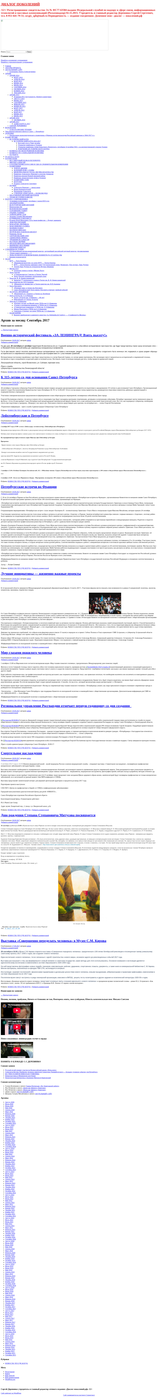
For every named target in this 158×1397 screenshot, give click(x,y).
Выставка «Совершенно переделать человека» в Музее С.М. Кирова (53, 941)
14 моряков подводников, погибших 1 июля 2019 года (29, 201)
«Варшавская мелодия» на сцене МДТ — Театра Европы (34, 263)
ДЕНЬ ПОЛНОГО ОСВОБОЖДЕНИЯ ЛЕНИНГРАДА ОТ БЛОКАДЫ (35, 255)
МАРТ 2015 (18, 108)
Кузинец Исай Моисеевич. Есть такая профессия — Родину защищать (35, 220)
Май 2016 (8, 1340)
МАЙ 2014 (18, 81)
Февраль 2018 (10, 1299)
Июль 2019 (9, 1266)
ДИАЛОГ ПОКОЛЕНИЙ (20, 4)
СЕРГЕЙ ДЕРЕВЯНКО (18, 126)
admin (29, 340)
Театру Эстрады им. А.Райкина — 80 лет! (29, 297)
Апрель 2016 (10, 1341)
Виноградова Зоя (15, 207)
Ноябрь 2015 (9, 1351)
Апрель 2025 (10, 1133)
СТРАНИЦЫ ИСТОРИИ (14, 249)
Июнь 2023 (9, 1175)
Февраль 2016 (10, 1345)
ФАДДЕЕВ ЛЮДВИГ (17, 241)
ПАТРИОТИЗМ (11, 158)
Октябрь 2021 (10, 1214)
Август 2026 (9, 1102)
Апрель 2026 (10, 1110)
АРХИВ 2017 (14, 122)
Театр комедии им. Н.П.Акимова (21, 282)
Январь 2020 (9, 1255)
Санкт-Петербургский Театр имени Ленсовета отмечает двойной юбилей (41, 290)
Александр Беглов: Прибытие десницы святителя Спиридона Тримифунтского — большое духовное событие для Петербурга (51, 1072)
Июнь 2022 (9, 1199)
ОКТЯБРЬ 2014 (19, 89)
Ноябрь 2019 (9, 1258)
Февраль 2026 (10, 1114)
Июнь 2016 (9, 1338)
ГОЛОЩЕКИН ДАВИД (18, 211)
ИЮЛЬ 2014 (18, 85)
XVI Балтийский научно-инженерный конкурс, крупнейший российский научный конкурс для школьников (49, 251)
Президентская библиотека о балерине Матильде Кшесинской (28, 1078)
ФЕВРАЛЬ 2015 (19, 106)
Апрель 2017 (10, 1318)
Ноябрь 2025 (9, 1119)
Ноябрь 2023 (9, 1166)
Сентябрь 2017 (10, 1309)
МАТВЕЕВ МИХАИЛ (17, 230)
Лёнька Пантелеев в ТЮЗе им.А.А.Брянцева (30, 309)
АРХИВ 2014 (14, 75)
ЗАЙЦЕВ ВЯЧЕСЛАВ (17, 214)
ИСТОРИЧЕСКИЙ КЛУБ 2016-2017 (27, 141)
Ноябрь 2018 (9, 1282)
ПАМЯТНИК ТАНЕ (21, 180)
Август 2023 (9, 1172)
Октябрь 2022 (10, 1191)
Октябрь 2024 (10, 1145)
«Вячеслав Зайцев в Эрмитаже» (34, 1088)
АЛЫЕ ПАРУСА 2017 (22, 124)
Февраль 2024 (10, 1160)
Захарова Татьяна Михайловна (20, 216)
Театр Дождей (14, 272)
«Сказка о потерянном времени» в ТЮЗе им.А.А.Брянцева (35, 305)
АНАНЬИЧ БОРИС (16, 203)
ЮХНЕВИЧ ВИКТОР (17, 247)
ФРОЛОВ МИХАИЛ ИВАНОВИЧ (22, 243)
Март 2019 (9, 1274)
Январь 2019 (9, 1278)
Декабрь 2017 (10, 1303)
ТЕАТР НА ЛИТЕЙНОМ (18, 292)
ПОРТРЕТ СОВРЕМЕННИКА (16, 199)
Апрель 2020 (10, 1249)
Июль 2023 (9, 1173)
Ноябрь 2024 (9, 1143)
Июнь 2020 (9, 1245)
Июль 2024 (9, 1150)
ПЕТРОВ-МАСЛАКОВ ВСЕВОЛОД (23, 232)
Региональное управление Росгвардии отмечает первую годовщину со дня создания (66, 706)
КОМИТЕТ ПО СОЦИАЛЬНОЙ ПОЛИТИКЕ (26, 153)
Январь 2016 (9, 1347)
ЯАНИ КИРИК (15, 313)
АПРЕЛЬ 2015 (19, 110)
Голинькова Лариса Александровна (22, 72)
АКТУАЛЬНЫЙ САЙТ (13, 70)
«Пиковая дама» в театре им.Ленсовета (28, 288)
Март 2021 (9, 1228)
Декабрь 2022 (10, 1187)
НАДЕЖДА (13, 155)
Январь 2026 (9, 1116)
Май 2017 (8, 1316)
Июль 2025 (9, 1127)
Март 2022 (9, 1204)
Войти (7, 1374)
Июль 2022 (9, 1197)
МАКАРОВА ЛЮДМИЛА (19, 224)
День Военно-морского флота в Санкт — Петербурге (24, 131)
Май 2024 (8, 1154)
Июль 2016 (9, 1336)
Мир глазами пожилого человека (26, 652)
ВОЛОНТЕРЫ (10, 128)
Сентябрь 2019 (10, 1262)
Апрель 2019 (10, 1272)
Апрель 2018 (10, 1295)
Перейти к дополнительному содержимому (17, 62)
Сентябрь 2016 (10, 1332)
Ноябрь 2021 (9, 1212)
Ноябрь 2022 (9, 1189)
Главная (8, 66)
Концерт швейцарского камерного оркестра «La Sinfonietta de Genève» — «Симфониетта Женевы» (50, 315)
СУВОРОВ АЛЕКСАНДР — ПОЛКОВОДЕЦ (31, 193)
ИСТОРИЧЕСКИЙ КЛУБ (19, 139)
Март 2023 (9, 1181)
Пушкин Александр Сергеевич (25, 184)
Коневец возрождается (17, 257)
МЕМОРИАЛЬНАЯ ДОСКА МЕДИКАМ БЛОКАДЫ (34, 172)
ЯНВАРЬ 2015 (19, 104)
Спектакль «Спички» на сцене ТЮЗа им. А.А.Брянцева (34, 311)
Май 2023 (8, 1177)
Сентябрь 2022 (10, 1193)
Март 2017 (9, 1320)
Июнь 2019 (9, 1268)
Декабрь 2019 (10, 1257)
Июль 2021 (9, 1220)
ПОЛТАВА (18, 182)
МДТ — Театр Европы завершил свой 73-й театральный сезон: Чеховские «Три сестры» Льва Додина (51, 265)
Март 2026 (9, 1112)
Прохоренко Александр (22, 191)
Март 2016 (9, 1343)
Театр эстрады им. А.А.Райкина (21, 296)
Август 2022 (9, 1195)
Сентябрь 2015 (10, 1355)
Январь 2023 (9, 1185)
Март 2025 (9, 1135)
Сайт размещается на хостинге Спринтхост (79, 1395)
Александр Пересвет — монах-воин (27, 187)
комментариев (12, 1377)
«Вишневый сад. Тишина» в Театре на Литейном (32, 294)
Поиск (3, 52)
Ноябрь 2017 (9, 1305)
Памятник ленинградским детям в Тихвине (30, 178)
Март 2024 (9, 1158)
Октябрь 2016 (10, 1330)
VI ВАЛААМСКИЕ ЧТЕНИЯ (20, 129)
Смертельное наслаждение (21, 753)
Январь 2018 (9, 1301)
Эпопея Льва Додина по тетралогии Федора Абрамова (34, 267)
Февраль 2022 (10, 1206)
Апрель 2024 (10, 1156)
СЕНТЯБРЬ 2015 (20, 102)
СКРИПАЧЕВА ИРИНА (18, 238)
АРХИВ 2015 (14, 95)
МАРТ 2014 (18, 77)
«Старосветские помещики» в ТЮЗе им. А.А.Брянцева (34, 307)
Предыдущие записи (9, 330)
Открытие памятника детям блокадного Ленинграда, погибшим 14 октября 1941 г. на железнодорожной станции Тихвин (62, 147)
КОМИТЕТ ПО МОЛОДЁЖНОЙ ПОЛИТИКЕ (26, 151)
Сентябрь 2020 (10, 1239)
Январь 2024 (9, 1162)
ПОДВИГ (13, 185)
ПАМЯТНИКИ (15, 166)
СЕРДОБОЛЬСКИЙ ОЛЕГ (19, 236)
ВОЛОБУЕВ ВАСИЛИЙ (18, 209)
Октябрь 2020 (10, 1237)
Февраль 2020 (10, 1253)
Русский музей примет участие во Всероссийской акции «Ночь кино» (31, 1070)
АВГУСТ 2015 (19, 99)
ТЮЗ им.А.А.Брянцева (17, 301)
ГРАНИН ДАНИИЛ (16, 213)
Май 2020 (8, 1247)
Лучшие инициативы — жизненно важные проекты (41, 573)
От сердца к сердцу (12, 156)
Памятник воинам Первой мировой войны (29, 176)
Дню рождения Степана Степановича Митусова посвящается (48, 815)
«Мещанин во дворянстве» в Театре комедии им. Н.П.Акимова (37, 284)
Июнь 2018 (9, 1291)
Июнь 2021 (9, 1222)
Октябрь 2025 (10, 1121)
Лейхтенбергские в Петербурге (25, 415)
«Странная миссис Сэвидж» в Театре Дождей (30, 274)
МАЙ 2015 (18, 112)
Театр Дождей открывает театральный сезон (30, 276)
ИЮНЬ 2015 (18, 100)
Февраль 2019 (10, 1276)
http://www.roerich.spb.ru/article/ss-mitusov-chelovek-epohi (61, 844)
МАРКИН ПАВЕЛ (16, 228)
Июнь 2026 (9, 1106)
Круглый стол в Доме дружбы (29, 143)
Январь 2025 (9, 1139)
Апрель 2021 (10, 1226)
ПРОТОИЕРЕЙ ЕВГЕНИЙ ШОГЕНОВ (24, 195)
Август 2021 (9, 1218)
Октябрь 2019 (10, 1260)
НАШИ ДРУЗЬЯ (11, 137)
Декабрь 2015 (10, 1349)
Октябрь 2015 (10, 1353)
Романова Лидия (15, 234)
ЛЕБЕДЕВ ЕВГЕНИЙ (17, 222)
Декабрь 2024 (10, 1141)
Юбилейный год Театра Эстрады (26, 299)
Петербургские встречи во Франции (29, 487)
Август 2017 (9, 1311)
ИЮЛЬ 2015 (18, 116)
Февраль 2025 (10, 1137)
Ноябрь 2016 (9, 1328)
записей (10, 1376)
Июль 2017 (9, 1313)
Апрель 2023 (10, 1179)
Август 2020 (9, 1241)
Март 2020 (9, 1251)
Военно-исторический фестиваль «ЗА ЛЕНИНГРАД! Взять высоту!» (54, 335)
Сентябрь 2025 (10, 1123)
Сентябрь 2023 (10, 1170)
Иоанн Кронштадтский (22, 189)
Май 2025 (8, 1131)
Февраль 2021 (10, 1229)
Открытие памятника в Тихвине (30, 145)
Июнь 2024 (9, 1152)
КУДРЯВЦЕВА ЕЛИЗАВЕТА (20, 218)
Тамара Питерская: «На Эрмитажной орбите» (42, 1086)
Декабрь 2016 (10, 1326)
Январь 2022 (9, 1208)
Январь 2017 (9, 1324)
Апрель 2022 (10, 1202)
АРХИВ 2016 (14, 118)
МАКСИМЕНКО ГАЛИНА (19, 226)
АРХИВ (8, 73)
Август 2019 (9, 1264)
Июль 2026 (9, 1104)
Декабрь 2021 (10, 1210)
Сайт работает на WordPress (11, 1393)
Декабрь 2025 (10, 1117)
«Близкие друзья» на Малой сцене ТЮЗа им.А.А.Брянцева (35, 303)
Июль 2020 (9, 1243)
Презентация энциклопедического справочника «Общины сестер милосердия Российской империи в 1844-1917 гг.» (52, 135)
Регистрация (9, 1372)
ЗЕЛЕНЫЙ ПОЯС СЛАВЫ (24, 170)
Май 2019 (8, 1270)
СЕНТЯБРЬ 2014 (20, 87)
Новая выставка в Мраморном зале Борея (20, 1076)
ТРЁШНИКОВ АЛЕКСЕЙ (19, 240)
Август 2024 (9, 1148)
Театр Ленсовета (15, 286)
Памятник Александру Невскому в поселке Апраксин (33, 174)
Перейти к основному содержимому (14, 60)
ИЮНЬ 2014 (18, 83)
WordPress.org (10, 1379)
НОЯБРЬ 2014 (19, 91)
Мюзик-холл (14, 269)
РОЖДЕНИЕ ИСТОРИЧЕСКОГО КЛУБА (34, 149)
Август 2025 (9, 1125)
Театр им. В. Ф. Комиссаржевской (21, 278)
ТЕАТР (8, 259)
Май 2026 (8, 1108)
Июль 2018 (9, 1289)
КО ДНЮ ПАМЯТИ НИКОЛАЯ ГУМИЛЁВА (22, 1074)
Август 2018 (9, 1287)
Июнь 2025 (9, 1129)
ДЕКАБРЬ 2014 (19, 93)
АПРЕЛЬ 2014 (19, 79)
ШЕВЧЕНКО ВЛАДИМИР (19, 245)
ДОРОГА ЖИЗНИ (20, 168)
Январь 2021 (9, 1231)
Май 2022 (8, 1201)
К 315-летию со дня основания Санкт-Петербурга (39, 377)
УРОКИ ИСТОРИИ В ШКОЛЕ (21, 197)
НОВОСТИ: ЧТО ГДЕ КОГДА (19, 372)
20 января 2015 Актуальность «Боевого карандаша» (33, 97)
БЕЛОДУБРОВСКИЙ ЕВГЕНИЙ (21, 205)
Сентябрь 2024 (10, 1146)
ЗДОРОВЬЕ (9, 133)
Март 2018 (9, 1297)
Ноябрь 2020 (9, 1235)
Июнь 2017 (9, 1314)
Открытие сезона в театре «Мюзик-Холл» (29, 270)
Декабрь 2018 (10, 1280)
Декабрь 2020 (10, 1233)
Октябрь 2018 (10, 1284)
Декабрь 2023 (10, 1164)
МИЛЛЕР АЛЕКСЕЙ (17, 162)
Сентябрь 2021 (10, 1216)
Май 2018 (8, 1293)
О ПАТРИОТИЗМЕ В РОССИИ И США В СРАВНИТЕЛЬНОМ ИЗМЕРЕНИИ (38, 164)
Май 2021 (8, 1224)
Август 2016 (9, 1334)
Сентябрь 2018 (10, 1285)
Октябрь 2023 (10, 1168)
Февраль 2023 (10, 1183)
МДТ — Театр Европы (17, 261)
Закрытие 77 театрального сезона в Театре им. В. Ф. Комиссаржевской (40, 280)
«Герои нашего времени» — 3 (20, 253)
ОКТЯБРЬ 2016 (19, 120)
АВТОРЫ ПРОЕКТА (13, 68)
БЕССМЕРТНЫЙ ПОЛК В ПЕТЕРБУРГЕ (24, 160)
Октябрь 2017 (10, 1307)
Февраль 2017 (10, 1322)
